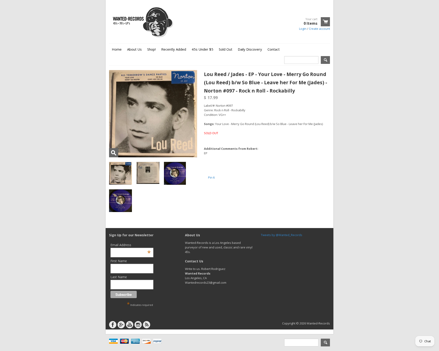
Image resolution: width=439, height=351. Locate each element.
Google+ (121, 324)
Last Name (118, 277)
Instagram (138, 324)
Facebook (112, 324)
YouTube (129, 324)
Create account (319, 29)
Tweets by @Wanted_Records (281, 235)
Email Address (130, 245)
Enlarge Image (113, 152)
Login (302, 29)
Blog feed (146, 324)
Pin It (211, 177)
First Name (118, 261)
